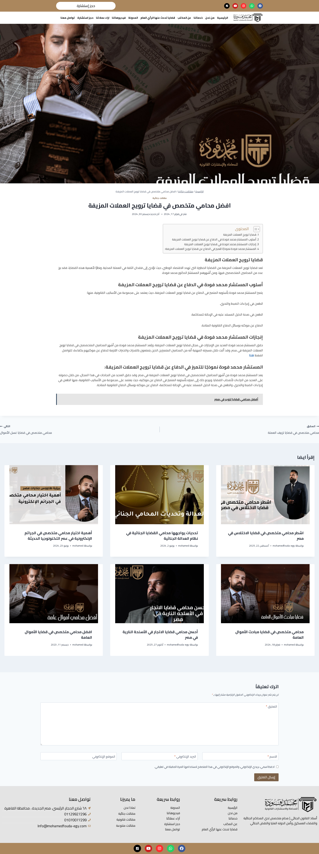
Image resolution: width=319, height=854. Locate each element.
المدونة (133, 17)
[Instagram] (243, 6)
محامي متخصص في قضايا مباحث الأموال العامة (269, 634)
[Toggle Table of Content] (255, 229)
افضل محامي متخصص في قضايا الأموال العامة (58, 634)
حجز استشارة (85, 17)
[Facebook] (260, 6)
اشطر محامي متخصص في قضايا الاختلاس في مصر (266, 535)
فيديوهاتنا (119, 17)
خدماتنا (198, 17)
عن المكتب (184, 17)
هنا (251, 355)
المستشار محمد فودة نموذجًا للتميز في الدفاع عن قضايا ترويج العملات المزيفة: (210, 249)
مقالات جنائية (159, 198)
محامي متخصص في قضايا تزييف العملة (293, 429)
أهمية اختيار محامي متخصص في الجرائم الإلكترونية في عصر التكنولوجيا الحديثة (58, 535)
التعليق (271, 706)
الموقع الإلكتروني (103, 756)
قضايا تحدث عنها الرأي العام (157, 17)
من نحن (210, 17)
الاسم (272, 756)
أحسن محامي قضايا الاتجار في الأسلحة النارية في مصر (160, 634)
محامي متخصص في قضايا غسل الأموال (26, 429)
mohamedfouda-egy (284, 545)
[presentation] (265, 494)
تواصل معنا (68, 17)
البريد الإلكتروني (185, 756)
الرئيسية (222, 17)
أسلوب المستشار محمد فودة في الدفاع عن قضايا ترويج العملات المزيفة (214, 239)
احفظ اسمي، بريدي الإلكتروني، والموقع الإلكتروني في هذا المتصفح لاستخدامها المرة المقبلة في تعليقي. (214, 767)
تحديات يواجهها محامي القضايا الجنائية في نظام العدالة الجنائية (162, 535)
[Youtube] (235, 6)
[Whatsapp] (252, 6)
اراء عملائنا (102, 17)
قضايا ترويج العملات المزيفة (239, 234)
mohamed (183, 545)
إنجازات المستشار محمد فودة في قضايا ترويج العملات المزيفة (220, 244)
